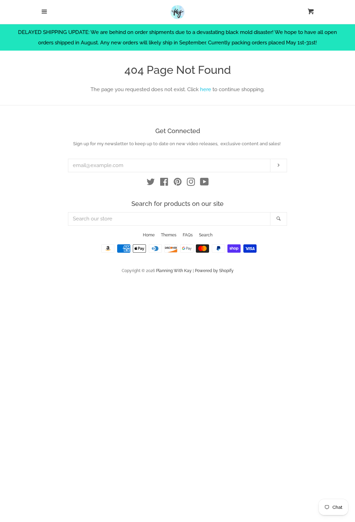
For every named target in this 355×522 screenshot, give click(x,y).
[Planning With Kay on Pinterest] (177, 183)
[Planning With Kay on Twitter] (151, 183)
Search (206, 235)
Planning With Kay (174, 270)
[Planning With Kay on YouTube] (204, 183)
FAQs (188, 235)
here (205, 89)
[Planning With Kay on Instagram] (191, 183)
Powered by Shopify (214, 270)
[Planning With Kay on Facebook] (164, 183)
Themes (168, 235)
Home (149, 235)
